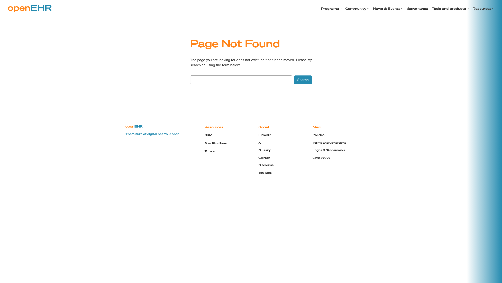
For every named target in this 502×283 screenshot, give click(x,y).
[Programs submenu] (341, 9)
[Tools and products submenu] (468, 9)
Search (303, 80)
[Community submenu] (368, 9)
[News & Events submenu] (402, 9)
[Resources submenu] (493, 9)
